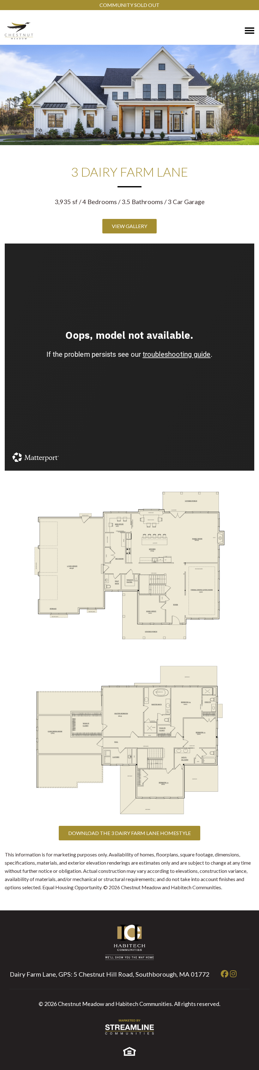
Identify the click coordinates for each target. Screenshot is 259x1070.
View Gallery (129, 226)
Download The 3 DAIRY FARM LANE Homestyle (129, 833)
